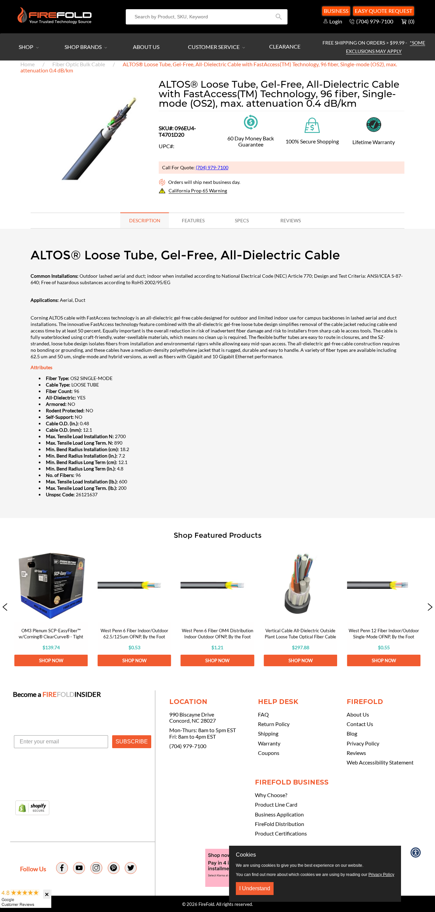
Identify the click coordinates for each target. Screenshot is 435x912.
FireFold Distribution (279, 824)
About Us (146, 47)
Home (27, 64)
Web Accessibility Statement (380, 762)
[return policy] (251, 121)
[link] (51, 607)
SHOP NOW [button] (51, 660)
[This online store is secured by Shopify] (32, 808)
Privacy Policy (363, 743)
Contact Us (360, 724)
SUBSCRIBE (132, 741)
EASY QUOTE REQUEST (383, 10)
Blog (352, 733)
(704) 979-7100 (212, 167)
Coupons (268, 753)
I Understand (254, 888)
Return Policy (274, 724)
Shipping (268, 733)
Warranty (269, 743)
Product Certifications (281, 833)
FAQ (263, 714)
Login (335, 21)
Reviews (356, 753)
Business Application (279, 814)
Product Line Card (276, 805)
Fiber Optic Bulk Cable (78, 64)
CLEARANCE (284, 46)
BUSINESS (336, 10)
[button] (5, 607)
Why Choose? (271, 795)
